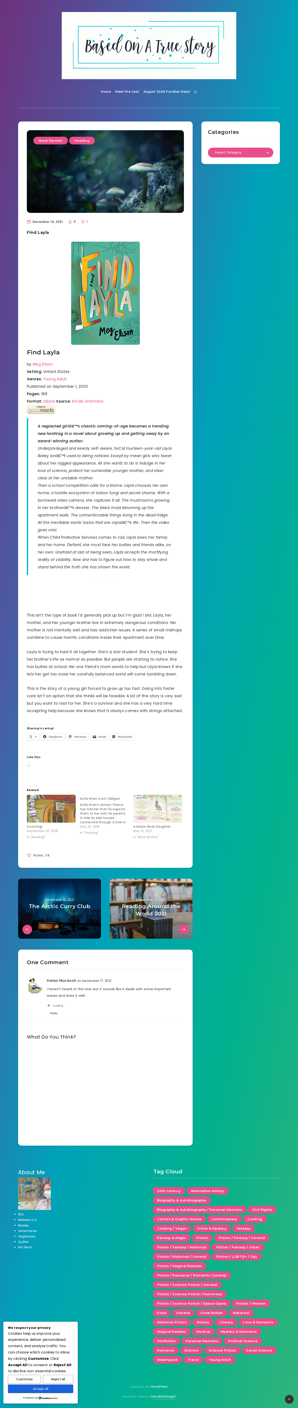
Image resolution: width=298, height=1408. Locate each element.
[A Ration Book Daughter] (157, 809)
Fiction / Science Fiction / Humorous (189, 1294)
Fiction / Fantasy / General (242, 1238)
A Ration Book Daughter (152, 826)
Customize (24, 1379)
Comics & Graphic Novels (179, 1219)
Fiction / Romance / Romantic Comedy (192, 1275)
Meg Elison (43, 364)
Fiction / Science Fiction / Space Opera (191, 1303)
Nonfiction (166, 1341)
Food (161, 1313)
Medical (203, 1331)
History (203, 1322)
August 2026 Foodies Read (167, 92)
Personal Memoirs (202, 1341)
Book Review (50, 140)
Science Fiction (222, 1350)
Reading (82, 140)
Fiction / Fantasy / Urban (238, 1247)
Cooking (254, 1219)
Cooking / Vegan (172, 1228)
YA (47, 855)
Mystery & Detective (239, 1331)
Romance (165, 1350)
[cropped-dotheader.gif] (149, 45)
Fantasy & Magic (171, 1238)
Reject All (58, 1379)
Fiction (202, 1238)
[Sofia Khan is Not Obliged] (106, 815)
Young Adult (55, 379)
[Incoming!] (51, 809)
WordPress (159, 1386)
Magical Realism (171, 1331)
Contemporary (224, 1219)
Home (106, 92)
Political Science (243, 1341)
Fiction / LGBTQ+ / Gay (236, 1256)
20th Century (169, 1191)
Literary (226, 1322)
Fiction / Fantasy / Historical (181, 1247)
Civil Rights (262, 1210)
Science (191, 1350)
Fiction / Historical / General (181, 1256)
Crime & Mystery (212, 1228)
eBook (49, 401)
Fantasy (244, 1228)
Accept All (40, 1389)
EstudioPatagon (163, 1396)
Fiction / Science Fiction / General (187, 1285)
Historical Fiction (172, 1322)
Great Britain (211, 1313)
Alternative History (207, 1191)
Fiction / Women (251, 1303)
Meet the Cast (127, 92)
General (183, 1313)
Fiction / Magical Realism (179, 1266)
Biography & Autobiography (181, 1200)
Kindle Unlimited (87, 401)
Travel (193, 1360)
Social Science (259, 1350)
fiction (38, 855)
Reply (54, 1013)
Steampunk (167, 1360)
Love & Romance (258, 1322)
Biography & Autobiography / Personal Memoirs (199, 1210)
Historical (241, 1313)
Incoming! (35, 826)
